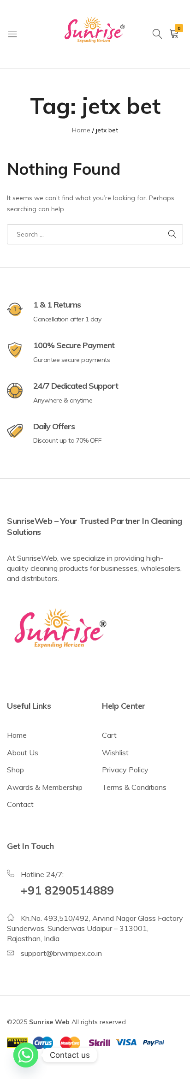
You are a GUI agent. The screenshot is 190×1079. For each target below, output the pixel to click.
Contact (20, 804)
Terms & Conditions (134, 787)
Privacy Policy (125, 769)
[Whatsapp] (25, 1055)
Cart (109, 735)
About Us (22, 752)
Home (17, 735)
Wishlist (115, 752)
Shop (15, 769)
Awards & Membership (45, 787)
